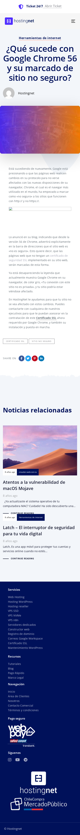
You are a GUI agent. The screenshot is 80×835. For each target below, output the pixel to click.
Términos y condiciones (23, 710)
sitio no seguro (41, 341)
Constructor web (19, 629)
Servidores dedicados (22, 625)
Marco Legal (16, 677)
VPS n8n (13, 620)
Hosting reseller (18, 606)
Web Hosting (16, 597)
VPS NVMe (14, 615)
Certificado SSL (17, 643)
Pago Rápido (16, 673)
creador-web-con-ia (28, 472)
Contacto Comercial (20, 705)
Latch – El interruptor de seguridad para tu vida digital (40, 541)
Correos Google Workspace (25, 638)
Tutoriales (14, 664)
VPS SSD (13, 611)
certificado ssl (15, 341)
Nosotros (14, 701)
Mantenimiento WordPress (25, 648)
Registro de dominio (21, 634)
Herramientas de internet (40, 38)
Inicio (11, 691)
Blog (11, 668)
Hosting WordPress (20, 601)
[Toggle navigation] (63, 21)
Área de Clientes (18, 696)
